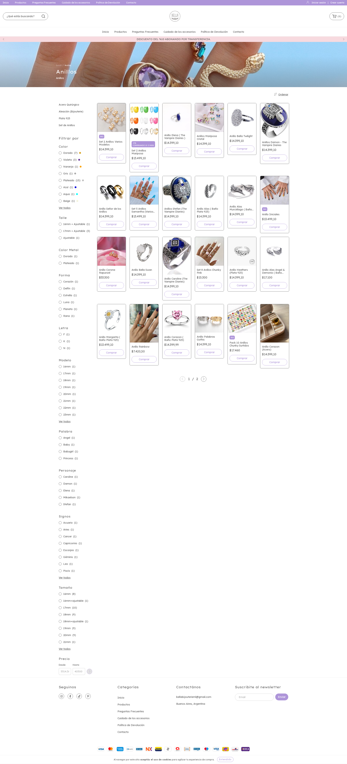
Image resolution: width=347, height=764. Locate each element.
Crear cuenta (337, 2)
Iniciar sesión (319, 2)
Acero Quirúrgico (69, 104)
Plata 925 (64, 118)
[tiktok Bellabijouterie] (79, 696)
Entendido (225, 759)
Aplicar (89, 671)
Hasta (76, 665)
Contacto (131, 2)
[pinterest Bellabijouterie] (88, 696)
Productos (20, 2)
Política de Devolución (108, 2)
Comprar (111, 157)
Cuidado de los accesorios (76, 2)
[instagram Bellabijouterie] (61, 696)
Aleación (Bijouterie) (71, 111)
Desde (62, 665)
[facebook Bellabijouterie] (70, 696)
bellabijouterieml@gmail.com (193, 697)
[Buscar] (43, 16)
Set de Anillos (67, 125)
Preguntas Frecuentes (44, 2)
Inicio (6, 2)
